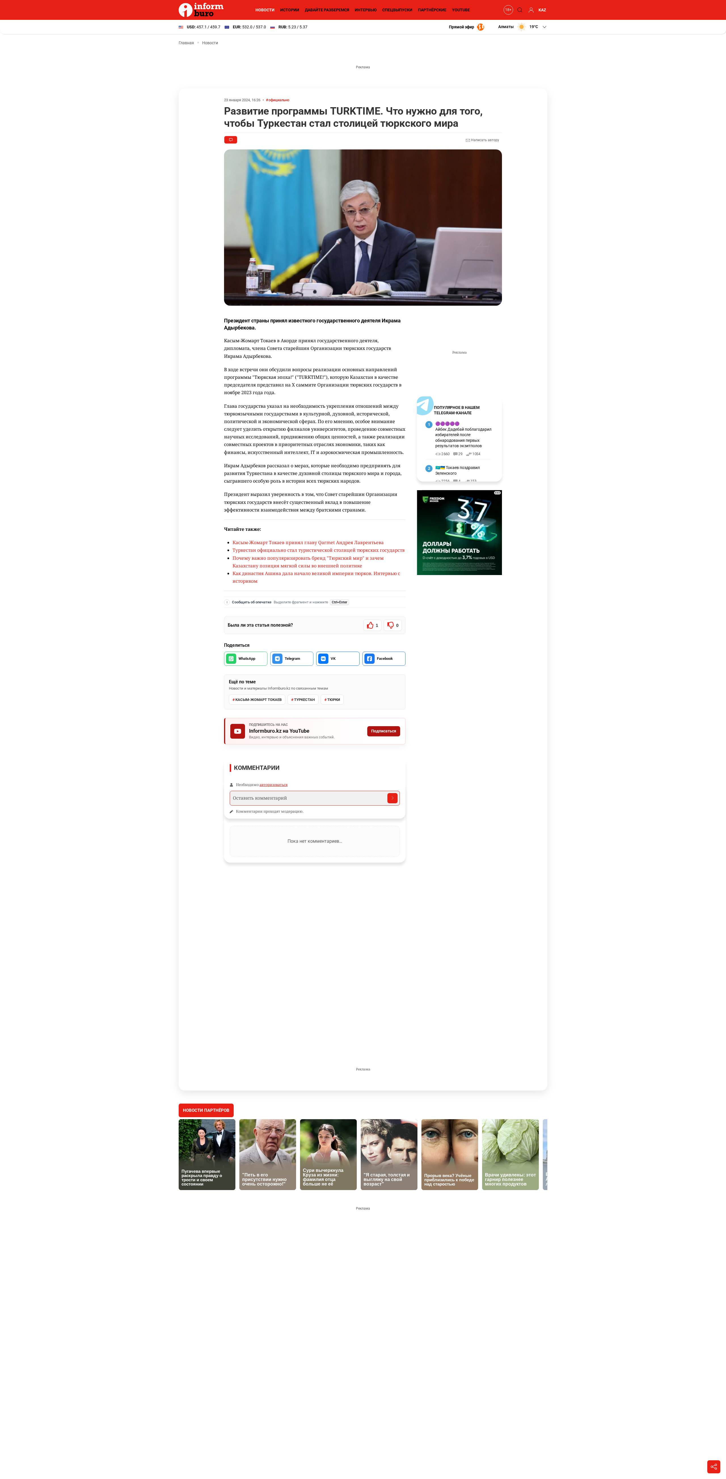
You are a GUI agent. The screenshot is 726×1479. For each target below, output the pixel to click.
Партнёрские (432, 10)
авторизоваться (273, 784)
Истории (289, 10)
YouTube (461, 10)
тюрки (333, 700)
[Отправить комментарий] (392, 798)
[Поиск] (519, 10)
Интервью (366, 10)
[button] (522, 27)
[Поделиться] (713, 1466)
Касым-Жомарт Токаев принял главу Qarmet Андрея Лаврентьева (308, 542)
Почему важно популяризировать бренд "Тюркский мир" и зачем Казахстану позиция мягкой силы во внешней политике (308, 562)
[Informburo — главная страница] (202, 10)
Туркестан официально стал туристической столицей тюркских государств (319, 550)
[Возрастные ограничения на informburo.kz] (507, 10)
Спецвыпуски (397, 10)
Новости (265, 10)
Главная (186, 43)
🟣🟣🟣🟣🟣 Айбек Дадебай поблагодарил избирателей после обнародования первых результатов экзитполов (463, 434)
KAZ (542, 10)
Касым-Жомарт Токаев (258, 700)
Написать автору (484, 140)
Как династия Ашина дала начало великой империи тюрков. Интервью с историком (316, 577)
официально (279, 100)
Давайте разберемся (327, 10)
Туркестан (304, 700)
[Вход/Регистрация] (530, 10)
